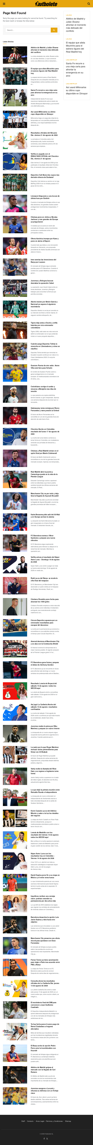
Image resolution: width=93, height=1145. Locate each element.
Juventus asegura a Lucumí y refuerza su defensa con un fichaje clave (44, 1090)
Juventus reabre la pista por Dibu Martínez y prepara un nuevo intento (45, 727)
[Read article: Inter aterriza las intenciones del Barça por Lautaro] (15, 267)
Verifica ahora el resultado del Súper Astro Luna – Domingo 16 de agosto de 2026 (45, 559)
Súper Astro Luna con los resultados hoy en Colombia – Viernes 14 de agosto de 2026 (43, 855)
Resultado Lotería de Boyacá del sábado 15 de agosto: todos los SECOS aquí (44, 685)
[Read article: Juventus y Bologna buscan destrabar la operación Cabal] (15, 288)
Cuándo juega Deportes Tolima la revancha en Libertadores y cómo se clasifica (45, 346)
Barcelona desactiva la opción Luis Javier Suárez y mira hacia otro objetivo (45, 919)
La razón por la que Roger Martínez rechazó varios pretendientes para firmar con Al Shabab (44, 749)
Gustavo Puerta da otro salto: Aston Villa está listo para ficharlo (45, 366)
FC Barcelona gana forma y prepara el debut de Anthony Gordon (45, 663)
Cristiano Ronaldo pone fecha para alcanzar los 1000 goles (45, 600)
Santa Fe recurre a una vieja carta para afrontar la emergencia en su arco (44, 92)
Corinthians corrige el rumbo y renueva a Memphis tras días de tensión (43, 388)
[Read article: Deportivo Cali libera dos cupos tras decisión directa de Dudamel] (15, 182)
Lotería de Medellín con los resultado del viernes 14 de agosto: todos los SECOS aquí (45, 834)
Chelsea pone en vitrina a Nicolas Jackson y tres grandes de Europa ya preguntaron (44, 219)
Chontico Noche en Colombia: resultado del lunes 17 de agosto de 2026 (45, 431)
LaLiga (69, 15)
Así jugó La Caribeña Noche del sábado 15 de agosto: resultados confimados (44, 706)
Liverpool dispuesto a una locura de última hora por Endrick (45, 197)
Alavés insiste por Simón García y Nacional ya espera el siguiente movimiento (44, 304)
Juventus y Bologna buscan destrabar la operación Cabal (42, 281)
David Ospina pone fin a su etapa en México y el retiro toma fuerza (45, 876)
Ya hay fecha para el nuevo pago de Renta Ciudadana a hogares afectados (45, 1026)
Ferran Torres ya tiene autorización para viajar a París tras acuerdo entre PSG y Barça (45, 962)
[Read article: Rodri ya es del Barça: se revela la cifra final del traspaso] (15, 585)
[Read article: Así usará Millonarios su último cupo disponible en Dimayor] (15, 119)
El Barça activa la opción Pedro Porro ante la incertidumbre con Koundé (43, 1048)
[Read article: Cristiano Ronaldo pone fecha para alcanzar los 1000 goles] (15, 606)
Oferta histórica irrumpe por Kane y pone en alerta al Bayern (45, 239)
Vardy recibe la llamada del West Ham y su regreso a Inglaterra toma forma (44, 771)
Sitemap (68, 1121)
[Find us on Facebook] (44, 1138)
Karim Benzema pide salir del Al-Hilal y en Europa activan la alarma (45, 515)
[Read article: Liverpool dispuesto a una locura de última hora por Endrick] (15, 203)
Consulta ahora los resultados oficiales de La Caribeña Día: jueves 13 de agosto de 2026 (45, 983)
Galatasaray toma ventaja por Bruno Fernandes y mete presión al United (45, 409)
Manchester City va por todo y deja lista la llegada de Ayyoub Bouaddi (44, 494)
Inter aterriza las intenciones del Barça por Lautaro (43, 260)
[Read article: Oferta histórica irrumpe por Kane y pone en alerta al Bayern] (15, 246)
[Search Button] (88, 3)
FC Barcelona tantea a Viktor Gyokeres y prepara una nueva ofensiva (43, 537)
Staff (23, 1121)
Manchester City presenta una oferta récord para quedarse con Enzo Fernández (45, 940)
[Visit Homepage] (46, 3)
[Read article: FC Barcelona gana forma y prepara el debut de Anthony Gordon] (15, 670)
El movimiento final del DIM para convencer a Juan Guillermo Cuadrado (43, 1004)
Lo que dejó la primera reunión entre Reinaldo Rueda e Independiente (45, 790)
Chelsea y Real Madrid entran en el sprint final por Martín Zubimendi (44, 451)
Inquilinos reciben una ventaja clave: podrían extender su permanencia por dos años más (43, 898)
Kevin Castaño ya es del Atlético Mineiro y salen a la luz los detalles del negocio (44, 813)
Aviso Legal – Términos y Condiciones (49, 1121)
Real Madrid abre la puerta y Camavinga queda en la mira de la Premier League (44, 474)
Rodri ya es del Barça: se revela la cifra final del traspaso (44, 579)
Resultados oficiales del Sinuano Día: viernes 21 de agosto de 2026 (44, 134)
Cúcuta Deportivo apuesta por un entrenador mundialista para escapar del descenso (44, 622)
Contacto (30, 1121)
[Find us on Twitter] (47, 1138)
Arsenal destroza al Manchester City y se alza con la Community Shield (45, 642)
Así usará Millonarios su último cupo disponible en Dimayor (43, 112)
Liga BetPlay (71, 60)
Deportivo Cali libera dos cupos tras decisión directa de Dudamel (45, 176)
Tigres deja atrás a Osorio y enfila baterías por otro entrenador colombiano (44, 325)
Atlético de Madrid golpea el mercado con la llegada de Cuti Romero (43, 1069)
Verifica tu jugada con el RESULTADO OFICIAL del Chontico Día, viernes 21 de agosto (45, 156)
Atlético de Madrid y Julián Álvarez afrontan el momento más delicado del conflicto (44, 49)
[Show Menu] (4, 3)
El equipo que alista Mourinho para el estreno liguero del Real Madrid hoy (45, 70)
